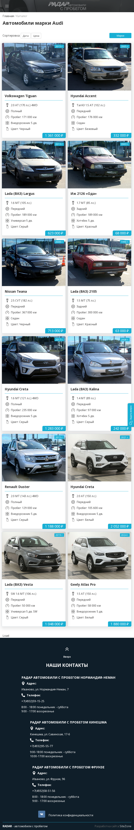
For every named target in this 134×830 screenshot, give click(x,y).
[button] (131, 415)
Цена (36, 35)
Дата (26, 35)
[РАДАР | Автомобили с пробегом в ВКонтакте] (41, 814)
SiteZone (125, 826)
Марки (120, 35)
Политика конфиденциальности (71, 815)
